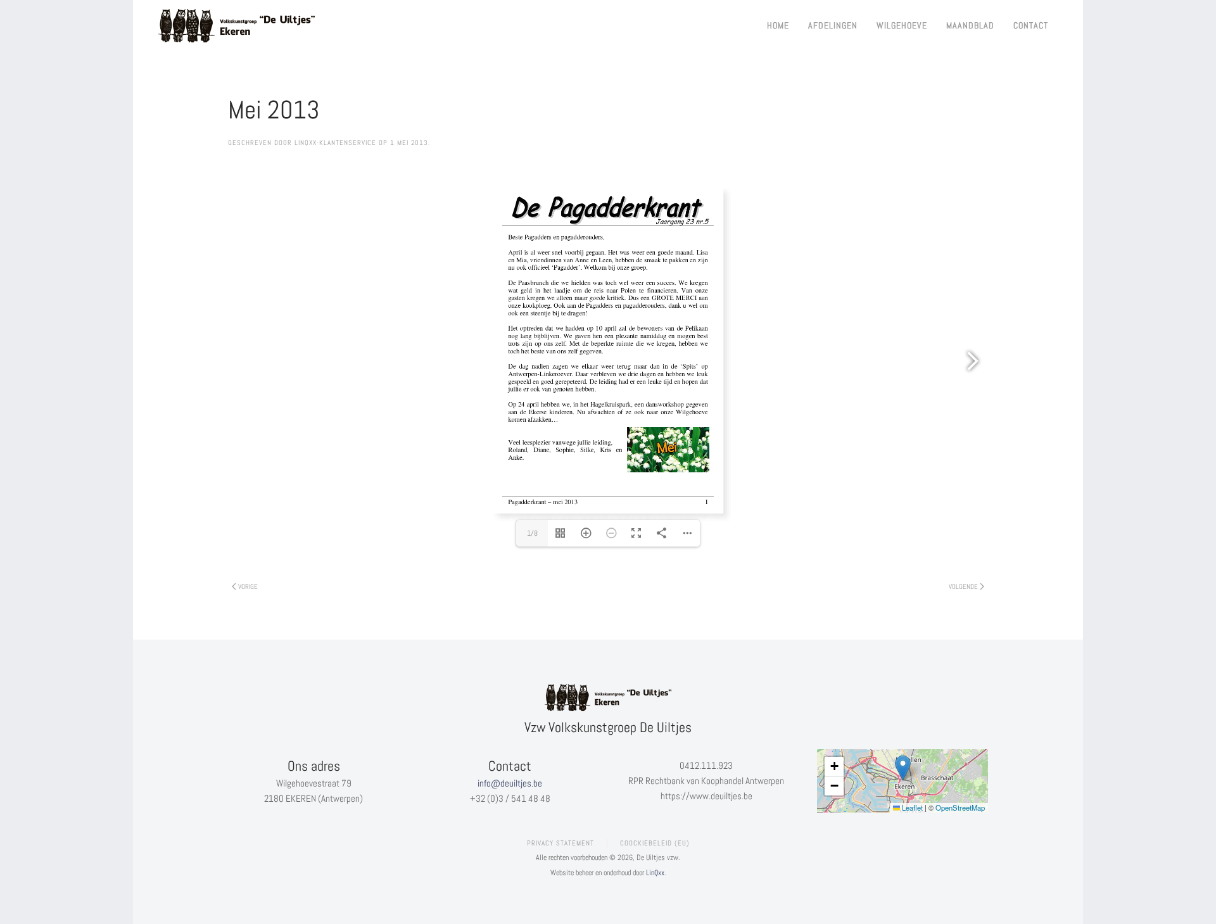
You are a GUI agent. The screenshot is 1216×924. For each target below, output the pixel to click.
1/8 (532, 533)
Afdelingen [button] (833, 25)
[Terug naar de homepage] (237, 25)
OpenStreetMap (960, 807)
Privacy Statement (560, 843)
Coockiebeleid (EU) (655, 843)
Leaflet (911, 807)
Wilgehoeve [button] (902, 25)
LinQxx (655, 873)
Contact (1030, 25)
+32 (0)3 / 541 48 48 (510, 798)
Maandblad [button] (970, 25)
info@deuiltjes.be (510, 783)
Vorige (248, 586)
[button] (903, 768)
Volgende (963, 586)
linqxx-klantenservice (335, 142)
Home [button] (778, 25)
